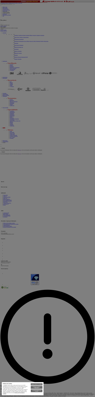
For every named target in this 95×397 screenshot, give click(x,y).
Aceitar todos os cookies (36, 384)
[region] (23, 388)
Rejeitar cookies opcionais (36, 387)
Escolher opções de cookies (37, 391)
